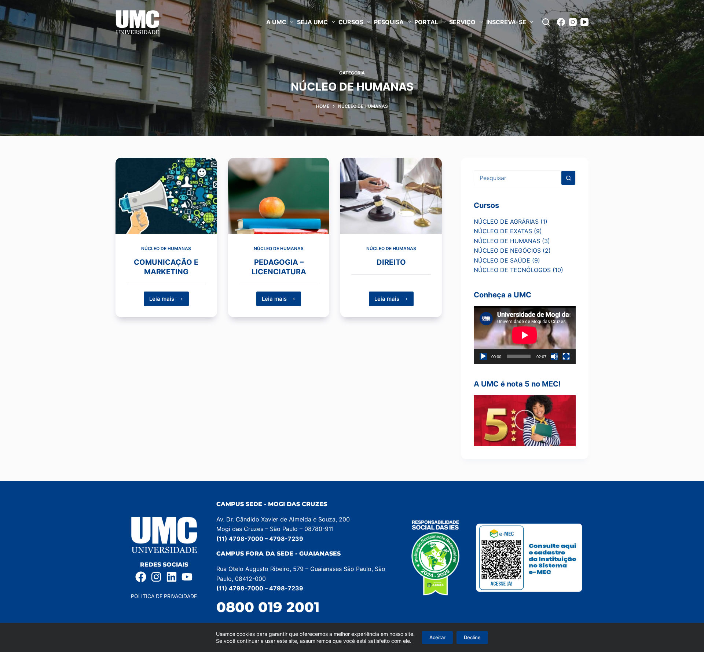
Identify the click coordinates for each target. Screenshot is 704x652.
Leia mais (169, 297)
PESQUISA (389, 22)
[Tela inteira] (566, 356)
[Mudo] (554, 356)
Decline (472, 637)
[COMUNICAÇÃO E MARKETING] (166, 196)
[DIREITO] (391, 196)
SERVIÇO (462, 22)
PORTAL (426, 22)
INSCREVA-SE (506, 22)
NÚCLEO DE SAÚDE (502, 260)
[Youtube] (187, 577)
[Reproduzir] (483, 356)
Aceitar (437, 637)
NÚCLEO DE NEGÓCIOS (507, 250)
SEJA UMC (312, 22)
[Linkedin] (171, 577)
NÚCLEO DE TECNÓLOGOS (512, 270)
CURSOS (350, 22)
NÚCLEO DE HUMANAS (166, 248)
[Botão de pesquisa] (568, 178)
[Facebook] (561, 22)
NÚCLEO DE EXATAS (503, 231)
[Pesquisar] (546, 22)
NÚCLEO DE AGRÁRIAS (506, 221)
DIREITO (391, 262)
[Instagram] (573, 22)
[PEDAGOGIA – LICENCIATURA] (279, 196)
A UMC (276, 22)
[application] (525, 335)
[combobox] (517, 178)
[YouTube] (584, 22)
